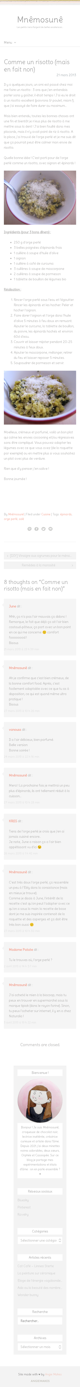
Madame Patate (21, 949)
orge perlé (10, 519)
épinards (66, 514)
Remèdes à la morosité (38, 565)
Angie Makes (53, 1374)
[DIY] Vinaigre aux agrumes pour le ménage (42, 556)
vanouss (15, 729)
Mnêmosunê (40, 20)
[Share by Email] (50, 529)
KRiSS (13, 821)
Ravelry (23, 1214)
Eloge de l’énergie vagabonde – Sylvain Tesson (40, 1280)
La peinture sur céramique (36, 1273)
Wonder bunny (27, 1295)
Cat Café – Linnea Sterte (35, 1266)
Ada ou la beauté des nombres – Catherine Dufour (40, 1288)
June (12, 606)
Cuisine (45, 514)
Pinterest (24, 1207)
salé (21, 519)
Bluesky (23, 1200)
